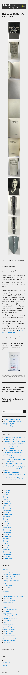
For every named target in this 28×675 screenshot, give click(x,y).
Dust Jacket (10, 376)
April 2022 (6, 499)
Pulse (4, 622)
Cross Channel (7, 582)
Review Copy (8, 377)
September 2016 (7, 558)
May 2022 (5, 498)
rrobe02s (6, 375)
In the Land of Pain (8, 598)
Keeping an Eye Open (9, 600)
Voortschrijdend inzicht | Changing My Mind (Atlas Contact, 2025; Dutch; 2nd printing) (13, 452)
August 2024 (6, 492)
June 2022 (5, 496)
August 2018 (6, 516)
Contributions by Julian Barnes (11, 580)
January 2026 (6, 490)
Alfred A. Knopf (7, 425)
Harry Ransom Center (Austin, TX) (12, 421)
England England (7, 587)
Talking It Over (7, 633)
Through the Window (9, 635)
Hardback (20, 376)
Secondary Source (8, 626)
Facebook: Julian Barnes (9, 426)
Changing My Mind (8, 578)
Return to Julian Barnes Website (11, 419)
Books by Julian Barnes (20, 375)
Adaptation (6, 569)
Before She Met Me (8, 572)
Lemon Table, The (8, 602)
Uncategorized (7, 642)
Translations (6, 637)
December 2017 (7, 530)
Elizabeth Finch (7, 585)
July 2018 (5, 518)
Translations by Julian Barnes (11, 638)
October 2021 (6, 505)
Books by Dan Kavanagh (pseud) (11, 574)
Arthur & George (7, 571)
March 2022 (6, 501)
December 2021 (7, 503)
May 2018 (5, 521)
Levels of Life (6, 605)
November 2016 (7, 554)
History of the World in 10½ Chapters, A (13, 596)
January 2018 (6, 529)
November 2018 (7, 510)
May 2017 (5, 543)
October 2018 (6, 512)
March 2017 (6, 547)
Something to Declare (9, 629)
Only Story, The (7, 616)
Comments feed (7, 664)
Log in (5, 660)
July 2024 (5, 494)
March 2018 (6, 525)
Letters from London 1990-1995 (11, 604)
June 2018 (5, 519)
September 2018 (7, 514)
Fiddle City (6, 591)
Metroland (4, 376)
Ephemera (6, 589)
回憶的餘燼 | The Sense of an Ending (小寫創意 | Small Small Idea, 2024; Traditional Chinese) (14, 468)
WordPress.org (7, 665)
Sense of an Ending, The (9, 627)
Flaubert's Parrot (7, 593)
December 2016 (7, 552)
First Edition (15, 376)
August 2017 (6, 538)
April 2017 (6, 545)
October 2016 (6, 556)
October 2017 (6, 534)
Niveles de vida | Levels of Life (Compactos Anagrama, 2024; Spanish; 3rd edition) (14, 474)
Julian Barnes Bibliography (8, 671)
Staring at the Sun (8, 631)
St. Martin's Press (14, 377)
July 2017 (5, 540)
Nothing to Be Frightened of (10, 615)
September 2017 (7, 536)
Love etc (5, 607)
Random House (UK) (8, 423)
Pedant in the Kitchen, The (10, 618)
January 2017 (6, 551)
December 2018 (7, 509)
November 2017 (7, 532)
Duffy (4, 583)
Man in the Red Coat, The (10, 609)
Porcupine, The (7, 620)
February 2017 (7, 549)
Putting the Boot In (8, 624)
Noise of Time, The (8, 613)
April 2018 (6, 523)
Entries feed (6, 662)
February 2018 (7, 527)
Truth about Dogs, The (9, 640)
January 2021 (6, 507)
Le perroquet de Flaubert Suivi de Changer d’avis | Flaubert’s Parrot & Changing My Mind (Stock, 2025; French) (14, 443)
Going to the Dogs (8, 594)
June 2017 (5, 541)
